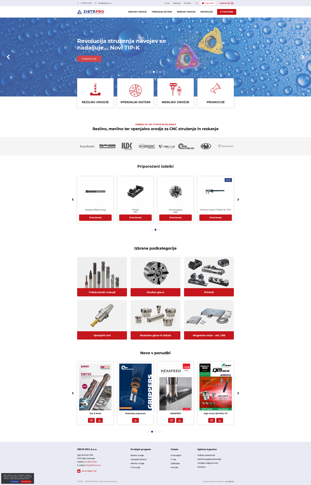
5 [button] (160, 71)
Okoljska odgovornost (207, 463)
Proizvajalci (176, 455)
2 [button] (150, 71)
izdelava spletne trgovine (213, 481)
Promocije (206, 12)
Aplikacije (177, 3)
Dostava (201, 467)
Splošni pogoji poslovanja (209, 459)
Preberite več (89, 58)
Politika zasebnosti (206, 455)
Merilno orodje (186, 12)
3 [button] (154, 71)
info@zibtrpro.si (93, 465)
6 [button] (164, 71)
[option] (155, 56)
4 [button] (157, 71)
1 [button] (147, 71)
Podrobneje (95, 217)
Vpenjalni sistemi (162, 12)
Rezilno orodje (137, 12)
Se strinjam (14, 482)
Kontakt (187, 3)
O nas (167, 3)
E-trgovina (226, 12)
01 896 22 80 (91, 461)
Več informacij (26, 482)
